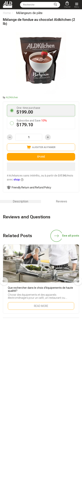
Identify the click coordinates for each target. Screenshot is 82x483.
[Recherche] (55, 5)
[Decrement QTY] (10, 137)
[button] (41, 166)
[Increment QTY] (48, 137)
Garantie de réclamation (15, 423)
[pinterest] (68, 369)
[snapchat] (23, 369)
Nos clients (50, 423)
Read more (41, 305)
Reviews (61, 201)
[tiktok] (14, 369)
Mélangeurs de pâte (29, 13)
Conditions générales (56, 433)
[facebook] (41, 369)
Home (7, 13)
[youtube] (59, 369)
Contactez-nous (11, 428)
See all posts (70, 235)
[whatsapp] (32, 369)
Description (20, 201)
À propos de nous (54, 428)
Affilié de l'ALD (52, 396)
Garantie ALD (10, 401)
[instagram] (50, 369)
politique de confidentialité (59, 439)
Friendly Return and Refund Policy (31, 187)
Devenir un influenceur (56, 401)
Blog (5, 396)
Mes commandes (12, 417)
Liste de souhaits (53, 417)
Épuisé (41, 156)
